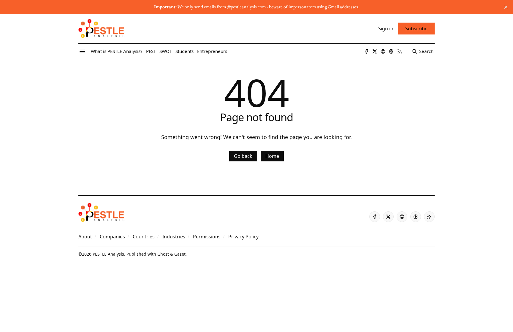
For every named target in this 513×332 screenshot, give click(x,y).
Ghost (163, 254)
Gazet (180, 254)
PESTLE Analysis (108, 254)
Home (272, 156)
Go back (243, 156)
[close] (506, 7)
